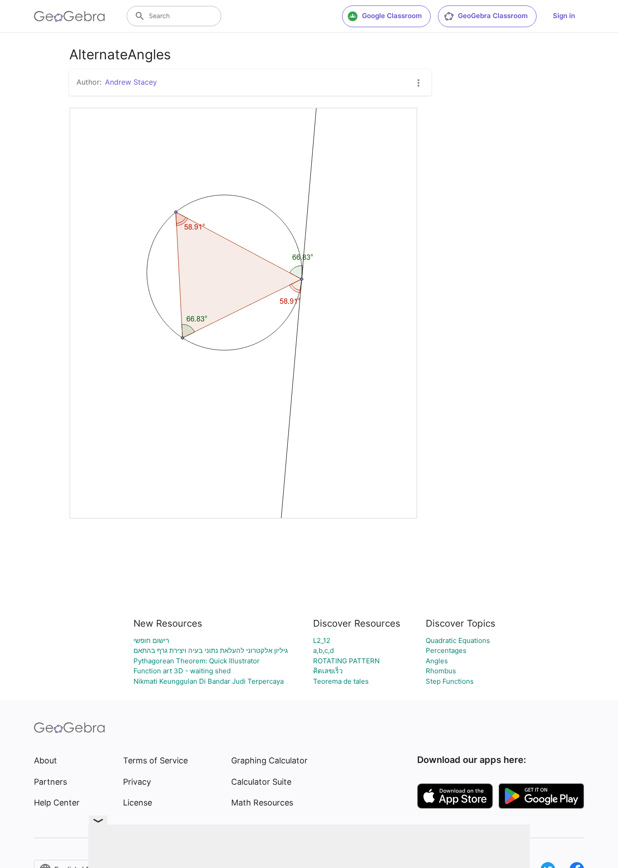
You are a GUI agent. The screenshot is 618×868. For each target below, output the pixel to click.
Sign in (564, 15)
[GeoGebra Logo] (69, 16)
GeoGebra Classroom (493, 15)
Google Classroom (392, 15)
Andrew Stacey (131, 81)
